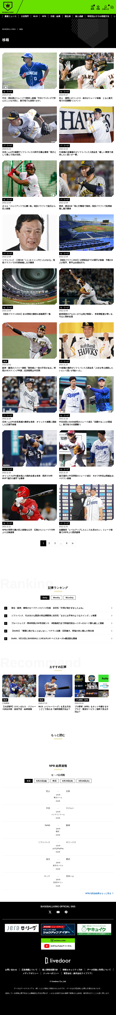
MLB (35, 16)
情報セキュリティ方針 (72, 970)
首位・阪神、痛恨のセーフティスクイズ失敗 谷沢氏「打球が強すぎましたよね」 (48, 608)
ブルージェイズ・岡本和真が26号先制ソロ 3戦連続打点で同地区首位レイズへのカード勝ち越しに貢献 (57, 623)
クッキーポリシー (51, 973)
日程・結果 (55, 16)
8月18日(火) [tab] (84, 781)
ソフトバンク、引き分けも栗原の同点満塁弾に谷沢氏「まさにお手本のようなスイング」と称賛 (53, 615)
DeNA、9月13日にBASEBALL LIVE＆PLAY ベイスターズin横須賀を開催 (44, 638)
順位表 (68, 16)
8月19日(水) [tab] (67, 781)
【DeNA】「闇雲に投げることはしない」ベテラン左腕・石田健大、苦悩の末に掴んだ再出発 (52, 631)
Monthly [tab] (70, 597)
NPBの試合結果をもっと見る (98, 893)
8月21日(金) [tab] (41, 781)
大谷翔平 (25, 16)
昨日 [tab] (55, 781)
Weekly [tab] (56, 597)
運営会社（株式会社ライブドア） (78, 973)
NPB (44, 16)
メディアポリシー (30, 973)
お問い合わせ (11, 970)
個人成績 (79, 16)
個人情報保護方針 (50, 970)
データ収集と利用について (99, 970)
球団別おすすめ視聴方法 (98, 16)
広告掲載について (29, 970)
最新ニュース (11, 16)
